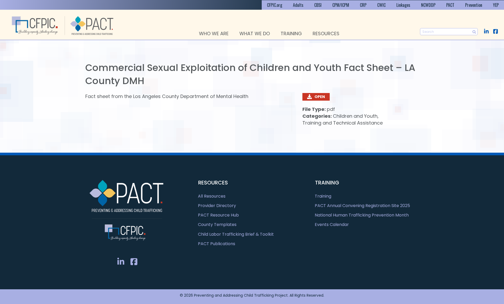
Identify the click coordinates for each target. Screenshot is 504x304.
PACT (450, 5)
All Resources (211, 196)
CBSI (318, 5)
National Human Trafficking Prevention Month (362, 215)
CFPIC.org (274, 5)
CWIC (381, 5)
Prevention (473, 5)
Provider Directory (217, 206)
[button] (486, 31)
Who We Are (214, 33)
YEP (496, 5)
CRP (363, 5)
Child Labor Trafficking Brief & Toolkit (236, 234)
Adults (298, 5)
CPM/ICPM (340, 5)
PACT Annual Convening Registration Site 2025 (362, 206)
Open (319, 96)
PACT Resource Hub (218, 215)
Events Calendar (332, 224)
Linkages (403, 5)
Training (291, 33)
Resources (326, 33)
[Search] (474, 31)
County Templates (217, 224)
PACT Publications (216, 244)
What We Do (254, 33)
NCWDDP (428, 5)
